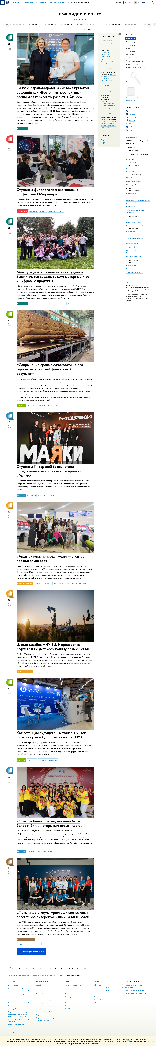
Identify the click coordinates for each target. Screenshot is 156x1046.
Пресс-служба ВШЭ (133, 257)
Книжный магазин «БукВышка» (103, 991)
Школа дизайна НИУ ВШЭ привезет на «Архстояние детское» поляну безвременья (53, 646)
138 (84, 968)
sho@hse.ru (130, 219)
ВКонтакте (133, 111)
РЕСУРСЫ (97, 981)
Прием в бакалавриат (43, 994)
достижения (31, 495)
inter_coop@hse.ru (133, 247)
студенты (43, 211)
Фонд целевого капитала (16, 1006)
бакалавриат (72, 304)
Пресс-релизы (131, 269)
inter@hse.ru (130, 231)
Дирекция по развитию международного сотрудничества (134, 240)
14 (55, 968)
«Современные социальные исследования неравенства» (106, 55)
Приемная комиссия (133, 181)
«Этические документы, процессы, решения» (109, 104)
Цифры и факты (13, 985)
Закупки (10, 1000)
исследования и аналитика (48, 760)
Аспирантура (40, 1003)
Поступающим (131, 42)
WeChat (132, 120)
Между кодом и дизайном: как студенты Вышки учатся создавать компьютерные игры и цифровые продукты (53, 276)
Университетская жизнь (134, 61)
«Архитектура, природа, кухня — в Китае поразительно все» (50, 558)
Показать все (107, 135)
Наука (128, 48)
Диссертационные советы (74, 994)
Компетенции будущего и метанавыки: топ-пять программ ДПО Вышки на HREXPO (52, 735)
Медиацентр (98, 997)
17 (66, 968)
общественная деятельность (66, 940)
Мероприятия (109, 37)
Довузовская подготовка (44, 988)
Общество (130, 55)
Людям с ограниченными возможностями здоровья (16, 1026)
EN (138, 2)
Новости (62, 975)
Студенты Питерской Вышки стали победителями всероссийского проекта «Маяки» (49, 471)
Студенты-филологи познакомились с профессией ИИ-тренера (47, 192)
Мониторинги (69, 991)
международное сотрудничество (29, 944)
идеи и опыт (34, 129)
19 (73, 968)
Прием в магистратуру (43, 1000)
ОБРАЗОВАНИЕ (42, 981)
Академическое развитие (73, 1000)
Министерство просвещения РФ (133, 990)
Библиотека (97, 985)
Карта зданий (131, 250)
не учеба (48, 672)
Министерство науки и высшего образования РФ (133, 986)
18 (69, 968)
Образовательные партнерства (46, 1015)
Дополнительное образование (46, 1006)
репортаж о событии (56, 211)
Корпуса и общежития (15, 997)
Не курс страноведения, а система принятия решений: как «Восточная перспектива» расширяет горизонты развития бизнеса (53, 92)
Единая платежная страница (17, 1030)
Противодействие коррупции (17, 1009)
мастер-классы (59, 672)
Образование (131, 45)
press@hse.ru (131, 265)
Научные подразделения (73, 985)
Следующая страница (31, 951)
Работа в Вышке (13, 1033)
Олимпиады (40, 991)
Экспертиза (130, 51)
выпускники (44, 129)
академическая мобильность (76, 583)
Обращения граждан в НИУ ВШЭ (18, 1003)
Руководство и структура (16, 988)
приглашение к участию (57, 304)
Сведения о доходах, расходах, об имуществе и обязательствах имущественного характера (19, 1014)
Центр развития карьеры (44, 1009)
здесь (128, 1039)
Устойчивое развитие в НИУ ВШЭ (19, 991)
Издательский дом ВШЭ (101, 988)
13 (51, 968)
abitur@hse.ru (131, 193)
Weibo (131, 124)
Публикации (98, 1003)
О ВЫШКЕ (12, 981)
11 (44, 968)
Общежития (130, 206)
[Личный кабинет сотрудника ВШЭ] (148, 2)
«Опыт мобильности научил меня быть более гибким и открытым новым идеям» (50, 823)
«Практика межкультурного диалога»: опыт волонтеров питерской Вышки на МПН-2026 (53, 914)
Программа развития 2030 (135, 67)
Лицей (38, 985)
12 (47, 968)
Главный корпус (131, 137)
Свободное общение (134, 58)
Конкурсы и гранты (71, 1003)
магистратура (52, 405)
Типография (97, 994)
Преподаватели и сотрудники (17, 994)
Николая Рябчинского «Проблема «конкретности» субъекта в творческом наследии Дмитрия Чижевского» (109, 80)
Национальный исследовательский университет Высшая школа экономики (32, 975)
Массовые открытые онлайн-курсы (134, 993)
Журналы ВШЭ (98, 1000)
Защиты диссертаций (71, 997)
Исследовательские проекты (74, 988)
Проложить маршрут (133, 253)
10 (40, 968)
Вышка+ (38, 997)
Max (130, 130)
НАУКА (68, 981)
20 (77, 968)
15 (58, 968)
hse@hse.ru (130, 177)
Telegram (132, 117)
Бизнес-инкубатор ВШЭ (44, 1012)
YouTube (132, 114)
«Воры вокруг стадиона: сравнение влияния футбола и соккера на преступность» (109, 124)
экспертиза (55, 129)
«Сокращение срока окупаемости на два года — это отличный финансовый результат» (50, 369)
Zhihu (131, 127)
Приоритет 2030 (132, 64)
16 (62, 968)
